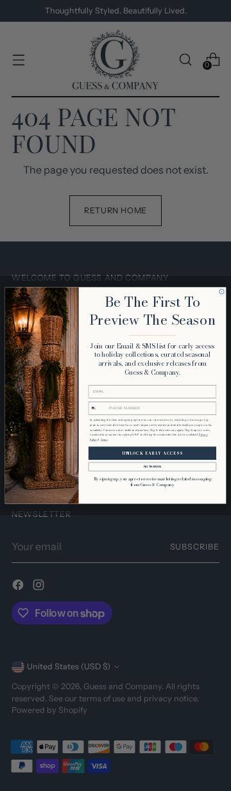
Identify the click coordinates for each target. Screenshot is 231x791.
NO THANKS (153, 466)
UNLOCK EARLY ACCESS (152, 453)
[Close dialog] (222, 292)
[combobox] (98, 408)
